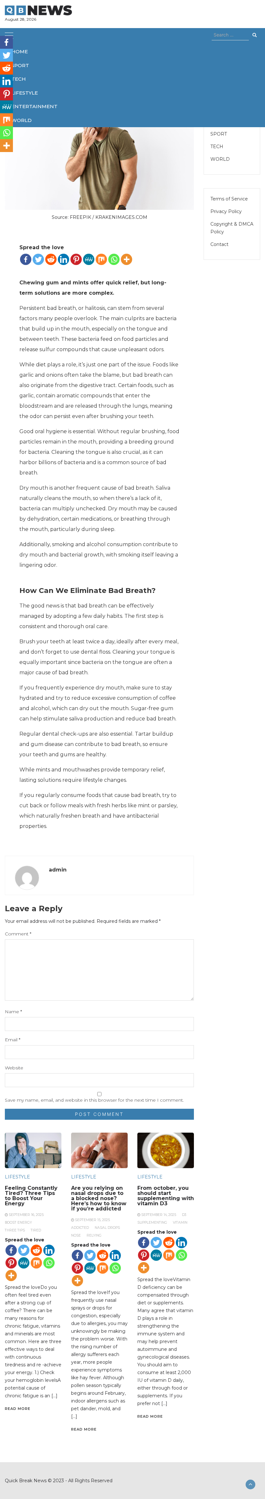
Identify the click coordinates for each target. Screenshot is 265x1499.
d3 (184, 1215)
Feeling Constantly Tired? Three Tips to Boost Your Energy (31, 1196)
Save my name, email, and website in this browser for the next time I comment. (94, 1100)
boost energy (18, 1222)
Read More (17, 1408)
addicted (80, 1228)
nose (76, 1235)
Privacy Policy (226, 211)
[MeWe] (88, 259)
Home (19, 51)
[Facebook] (25, 259)
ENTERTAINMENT (34, 106)
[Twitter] (38, 259)
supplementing (152, 1222)
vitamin (180, 1222)
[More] (126, 259)
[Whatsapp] (114, 259)
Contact (219, 244)
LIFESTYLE (24, 93)
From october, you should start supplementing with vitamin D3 (165, 1196)
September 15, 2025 (92, 1220)
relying (94, 1235)
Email (12, 1040)
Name (13, 1012)
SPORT (20, 65)
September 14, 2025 (158, 1215)
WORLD (21, 120)
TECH (18, 79)
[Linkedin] (63, 259)
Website (14, 1068)
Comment (18, 934)
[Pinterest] (76, 259)
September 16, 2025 (26, 1215)
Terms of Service (229, 199)
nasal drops (107, 1228)
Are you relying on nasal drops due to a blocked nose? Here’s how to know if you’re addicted (98, 1198)
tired (36, 1230)
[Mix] (101, 259)
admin (58, 870)
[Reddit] (51, 259)
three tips (15, 1230)
